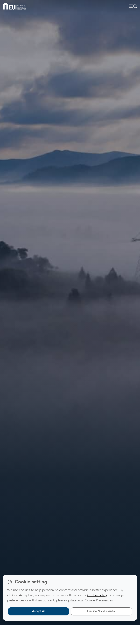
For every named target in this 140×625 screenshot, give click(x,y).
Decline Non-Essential (101, 611)
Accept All (38, 611)
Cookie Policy (97, 595)
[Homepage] (14, 6)
